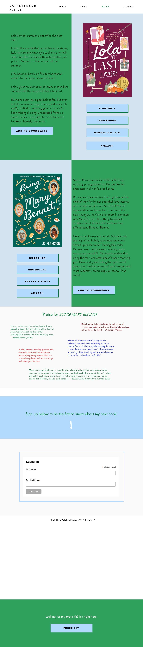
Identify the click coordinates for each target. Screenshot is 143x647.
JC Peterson (23, 5)
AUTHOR (16, 10)
